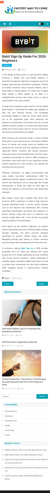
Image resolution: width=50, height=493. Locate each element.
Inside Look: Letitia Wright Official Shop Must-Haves (43, 284)
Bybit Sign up (27, 248)
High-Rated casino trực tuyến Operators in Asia (24, 455)
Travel (7, 435)
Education (9, 416)
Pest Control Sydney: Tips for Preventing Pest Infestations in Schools (21, 330)
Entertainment (11, 411)
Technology (9, 430)
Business (7, 65)
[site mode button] (41, 24)
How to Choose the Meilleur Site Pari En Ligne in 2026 (10, 284)
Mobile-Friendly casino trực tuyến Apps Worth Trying (26, 450)
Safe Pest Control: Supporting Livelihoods (19, 342)
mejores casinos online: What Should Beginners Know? (24, 477)
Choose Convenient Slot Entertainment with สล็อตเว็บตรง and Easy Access (26, 461)
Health (7, 426)
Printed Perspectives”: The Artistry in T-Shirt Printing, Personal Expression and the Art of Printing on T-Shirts (24, 382)
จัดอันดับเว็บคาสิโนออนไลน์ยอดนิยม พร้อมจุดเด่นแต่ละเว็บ (26, 469)
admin (23, 69)
